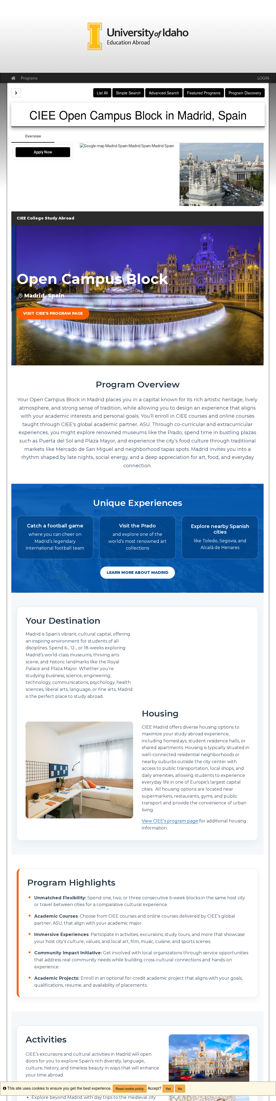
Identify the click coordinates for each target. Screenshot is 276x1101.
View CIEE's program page (170, 821)
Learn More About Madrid (137, 572)
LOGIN (263, 78)
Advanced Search (164, 92)
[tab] (32, 136)
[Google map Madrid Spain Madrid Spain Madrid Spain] (127, 174)
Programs (29, 78)
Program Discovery (245, 92)
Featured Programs (203, 92)
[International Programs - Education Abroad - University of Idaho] (138, 36)
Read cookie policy (130, 1088)
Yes (168, 1088)
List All (102, 92)
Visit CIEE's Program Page (53, 313)
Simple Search (128, 92)
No (180, 1088)
